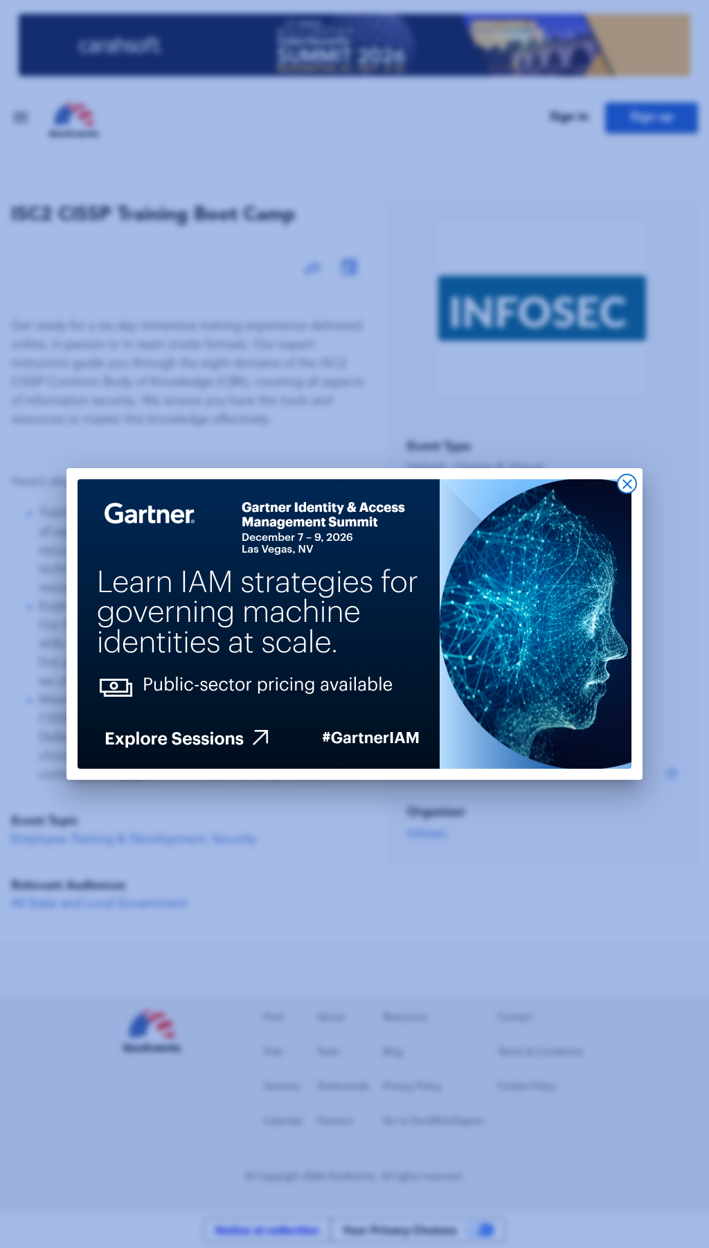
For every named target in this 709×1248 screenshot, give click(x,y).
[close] (627, 484)
